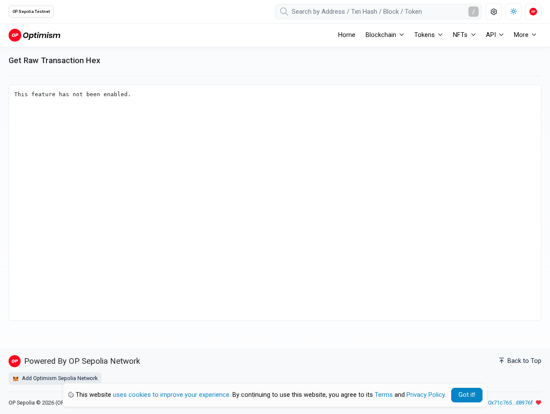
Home (346, 35)
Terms (384, 395)
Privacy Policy (425, 395)
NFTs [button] (460, 35)
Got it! (466, 395)
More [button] (521, 35)
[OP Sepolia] (34, 35)
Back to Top (523, 361)
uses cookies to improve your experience (171, 395)
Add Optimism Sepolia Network (59, 378)
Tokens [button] (424, 35)
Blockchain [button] (381, 35)
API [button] (491, 35)
